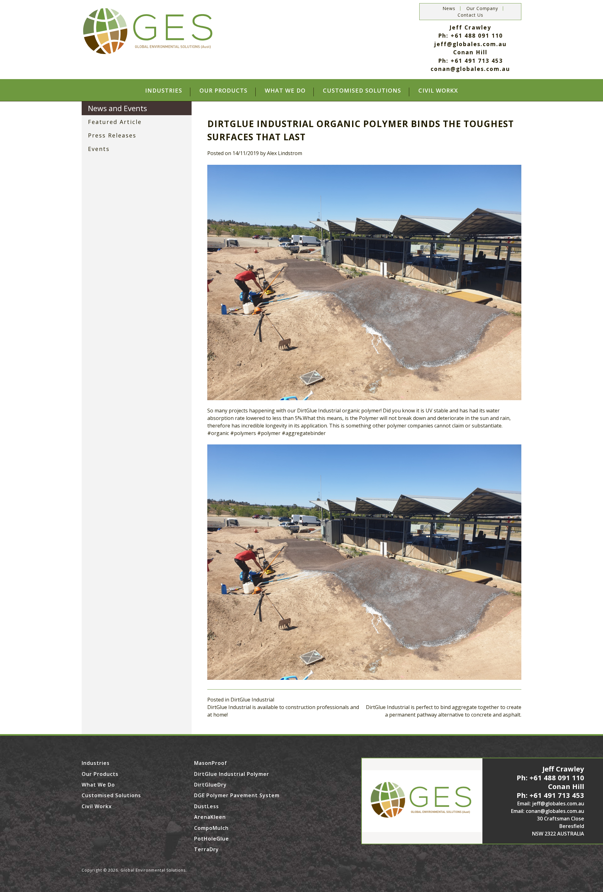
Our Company (482, 8)
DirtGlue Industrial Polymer (231, 774)
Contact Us (470, 15)
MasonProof (210, 763)
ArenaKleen (210, 817)
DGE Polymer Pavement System (237, 795)
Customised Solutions (362, 91)
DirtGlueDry (210, 784)
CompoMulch (211, 828)
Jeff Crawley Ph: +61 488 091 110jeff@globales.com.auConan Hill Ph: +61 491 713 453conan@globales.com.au (470, 48)
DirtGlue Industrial (252, 699)
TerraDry (206, 849)
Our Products (223, 91)
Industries (163, 91)
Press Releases (112, 135)
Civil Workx (438, 91)
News (449, 8)
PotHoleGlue (211, 838)
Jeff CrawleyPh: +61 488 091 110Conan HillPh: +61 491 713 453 (550, 782)
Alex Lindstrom (284, 153)
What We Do (285, 91)
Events (99, 149)
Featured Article (115, 122)
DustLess (206, 806)
